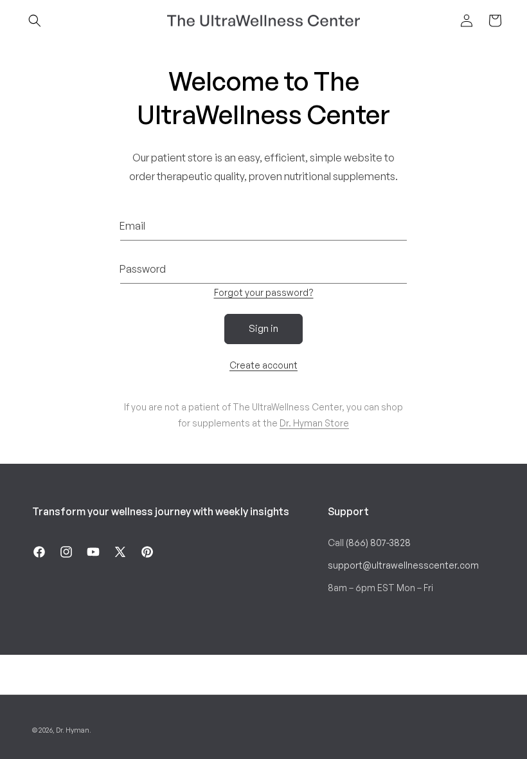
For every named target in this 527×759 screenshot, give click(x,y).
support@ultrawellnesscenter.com (403, 565)
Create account (263, 365)
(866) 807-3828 (378, 542)
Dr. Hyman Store (314, 422)
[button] (35, 20)
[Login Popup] (466, 21)
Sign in (263, 328)
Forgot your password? (264, 292)
